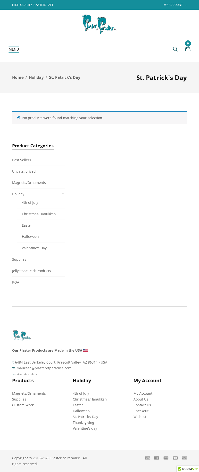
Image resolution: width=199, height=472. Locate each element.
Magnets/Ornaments (29, 182)
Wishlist (139, 416)
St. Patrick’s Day (85, 416)
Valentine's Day (34, 248)
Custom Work (23, 405)
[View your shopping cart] (188, 49)
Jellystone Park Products (31, 270)
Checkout (141, 411)
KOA (15, 282)
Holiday (36, 77)
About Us (140, 399)
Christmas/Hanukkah (39, 214)
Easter (27, 225)
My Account (142, 393)
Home (18, 77)
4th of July (30, 202)
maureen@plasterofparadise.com (44, 368)
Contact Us (142, 405)
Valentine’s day (85, 428)
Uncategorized (24, 171)
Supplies (19, 259)
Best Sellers (21, 160)
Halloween (30, 236)
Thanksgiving (83, 422)
